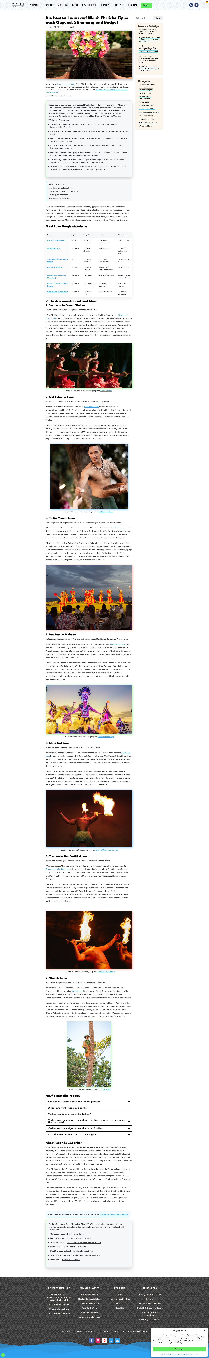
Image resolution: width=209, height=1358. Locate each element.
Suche (158, 18)
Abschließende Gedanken (59, 198)
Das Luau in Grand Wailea (56, 240)
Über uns (63, 5)
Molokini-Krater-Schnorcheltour (114, 1214)
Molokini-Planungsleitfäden (149, 112)
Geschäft (133, 5)
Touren (47, 5)
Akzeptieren (179, 1349)
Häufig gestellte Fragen (96, 5)
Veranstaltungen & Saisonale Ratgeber (146, 89)
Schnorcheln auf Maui (66, 84)
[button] (205, 1331)
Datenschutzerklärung (178, 1354)
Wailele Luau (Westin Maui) (57, 292)
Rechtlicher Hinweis (191, 1354)
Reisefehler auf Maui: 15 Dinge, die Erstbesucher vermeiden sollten (148, 31)
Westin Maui (105, 1089)
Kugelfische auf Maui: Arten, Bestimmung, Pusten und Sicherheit (149, 39)
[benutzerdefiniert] (191, 5)
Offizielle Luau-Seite (82, 1238)
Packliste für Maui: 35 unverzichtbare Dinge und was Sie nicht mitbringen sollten (148, 59)
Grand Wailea (106, 390)
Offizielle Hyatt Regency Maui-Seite (86, 1255)
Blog (75, 5)
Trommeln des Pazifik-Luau (57, 869)
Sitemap (88, 1331)
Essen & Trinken (145, 93)
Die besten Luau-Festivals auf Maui (63, 191)
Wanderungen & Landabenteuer (145, 97)
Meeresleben (144, 102)
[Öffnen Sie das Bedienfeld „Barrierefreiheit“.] (3, 1355)
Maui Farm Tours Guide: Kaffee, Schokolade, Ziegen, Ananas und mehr (149, 68)
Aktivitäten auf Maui (146, 119)
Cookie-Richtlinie (166, 1354)
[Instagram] (98, 1340)
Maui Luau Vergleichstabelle (60, 188)
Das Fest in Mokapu (54, 267)
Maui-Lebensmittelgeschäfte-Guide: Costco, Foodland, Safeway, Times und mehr (148, 49)
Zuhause (34, 5)
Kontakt (119, 5)
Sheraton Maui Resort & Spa (106, 850)
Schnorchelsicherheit (147, 116)
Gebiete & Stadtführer (147, 84)
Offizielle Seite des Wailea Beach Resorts (84, 1242)
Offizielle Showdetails (75, 1234)
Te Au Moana (118, 528)
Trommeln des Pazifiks (105, 971)
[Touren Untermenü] (54, 5)
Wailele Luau (77, 991)
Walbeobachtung (145, 126)
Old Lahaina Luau (53, 248)
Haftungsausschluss (102, 1331)
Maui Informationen (146, 105)
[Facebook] (91, 1340)
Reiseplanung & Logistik (148, 122)
